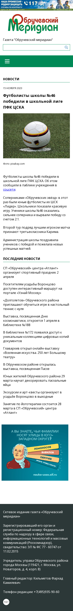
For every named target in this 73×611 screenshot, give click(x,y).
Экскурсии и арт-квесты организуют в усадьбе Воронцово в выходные (32, 394)
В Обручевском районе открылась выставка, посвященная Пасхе (29, 366)
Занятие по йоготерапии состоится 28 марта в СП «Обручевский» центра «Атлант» (32, 408)
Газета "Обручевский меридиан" (28, 39)
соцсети (9, 189)
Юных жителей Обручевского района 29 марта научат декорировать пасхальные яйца (34, 380)
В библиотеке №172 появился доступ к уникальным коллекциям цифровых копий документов (36, 336)
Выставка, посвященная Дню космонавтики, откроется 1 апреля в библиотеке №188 (31, 320)
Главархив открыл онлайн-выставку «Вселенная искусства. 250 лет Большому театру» (34, 352)
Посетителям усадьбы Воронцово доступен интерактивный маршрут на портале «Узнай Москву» (32, 288)
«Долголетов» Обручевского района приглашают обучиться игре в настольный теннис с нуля (36, 304)
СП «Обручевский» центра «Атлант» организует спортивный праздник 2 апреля (31, 272)
